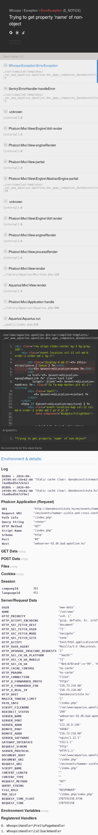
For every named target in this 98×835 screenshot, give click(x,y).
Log (4, 468)
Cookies (8, 573)
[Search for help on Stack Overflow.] (23, 32)
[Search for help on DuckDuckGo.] (17, 32)
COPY (14, 42)
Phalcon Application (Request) (27, 501)
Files (5, 566)
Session (8, 581)
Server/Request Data (19, 600)
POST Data (10, 558)
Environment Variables (20, 810)
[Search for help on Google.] (11, 32)
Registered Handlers (19, 818)
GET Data (9, 551)
